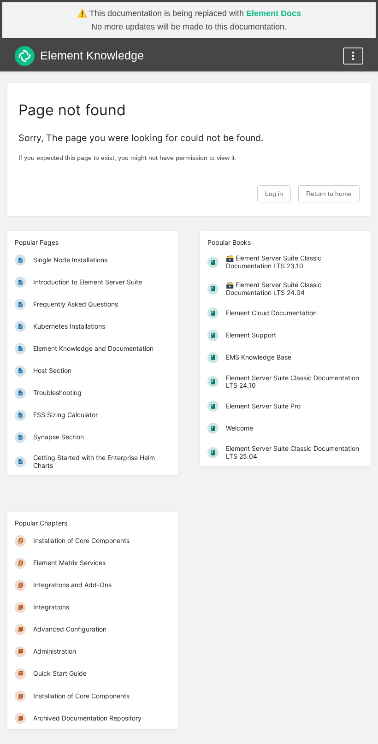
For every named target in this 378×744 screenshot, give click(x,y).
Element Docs (273, 13)
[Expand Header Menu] (353, 56)
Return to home (329, 193)
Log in (274, 193)
